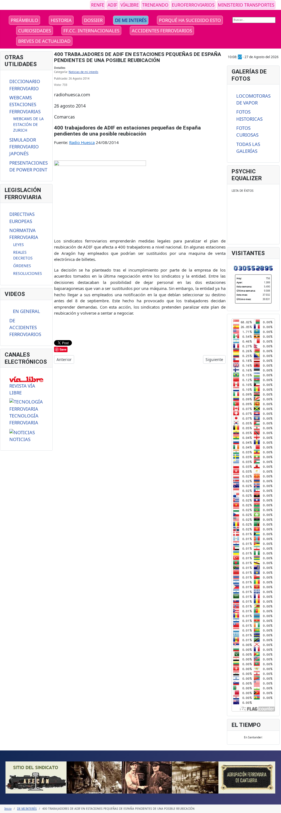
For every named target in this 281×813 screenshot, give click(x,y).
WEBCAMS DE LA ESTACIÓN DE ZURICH (28, 124)
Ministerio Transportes (246, 5)
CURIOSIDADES (34, 30)
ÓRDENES (22, 265)
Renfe (97, 5)
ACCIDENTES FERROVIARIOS (162, 30)
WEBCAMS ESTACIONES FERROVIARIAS (25, 104)
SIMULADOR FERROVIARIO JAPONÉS (24, 147)
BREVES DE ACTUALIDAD (44, 41)
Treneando (155, 5)
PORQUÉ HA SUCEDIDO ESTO (190, 20)
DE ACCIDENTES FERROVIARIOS (25, 327)
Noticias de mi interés (83, 72)
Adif (112, 5)
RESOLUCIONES (27, 273)
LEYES (18, 244)
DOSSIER (93, 20)
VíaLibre (129, 5)
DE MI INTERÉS (131, 20)
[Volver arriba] (275, 807)
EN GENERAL (26, 311)
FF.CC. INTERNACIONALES (91, 30)
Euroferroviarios (193, 5)
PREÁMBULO (24, 20)
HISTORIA (61, 20)
